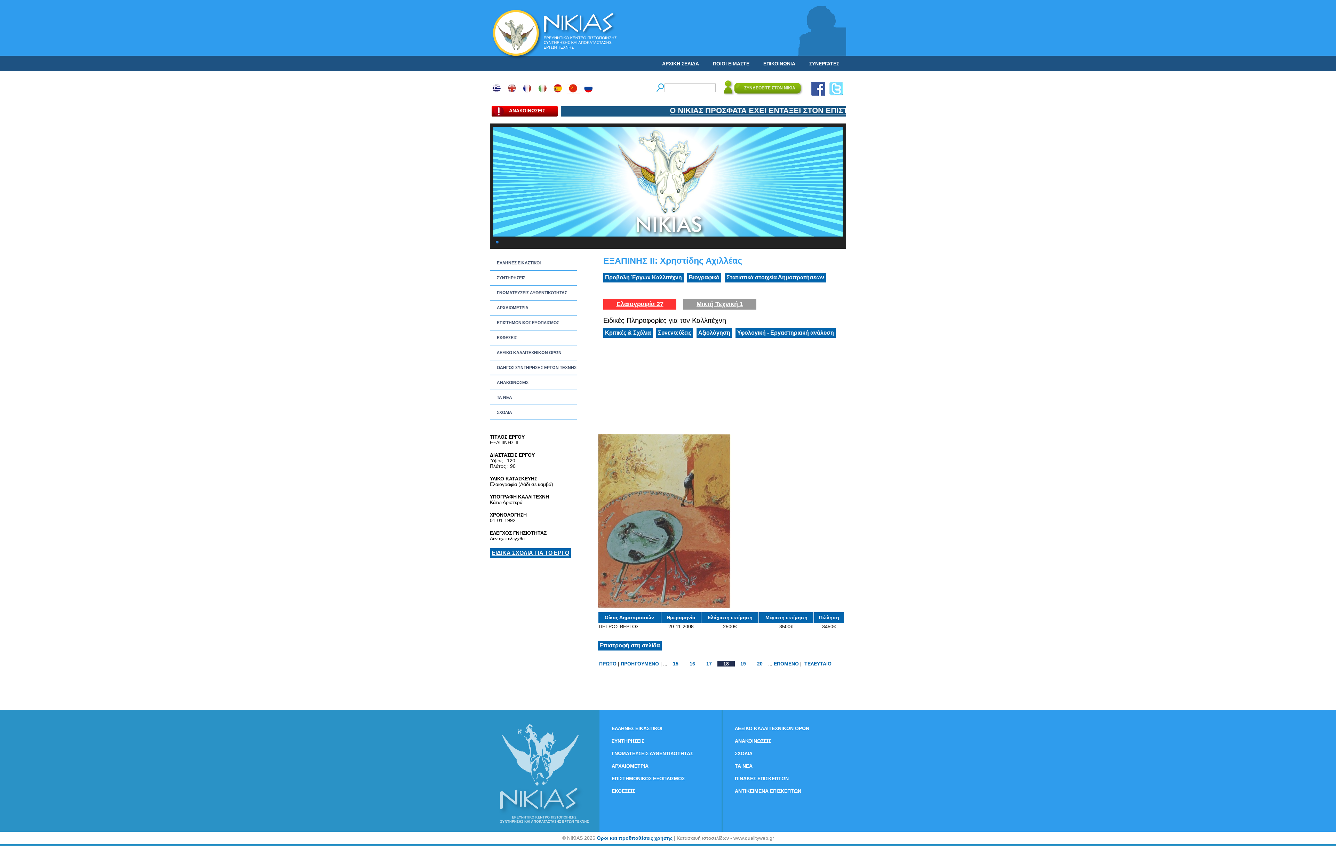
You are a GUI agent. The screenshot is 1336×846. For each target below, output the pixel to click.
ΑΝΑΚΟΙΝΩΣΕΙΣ (512, 382)
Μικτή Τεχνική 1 (720, 304)
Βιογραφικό (704, 277)
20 (760, 664)
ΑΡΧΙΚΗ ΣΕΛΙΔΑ (680, 63)
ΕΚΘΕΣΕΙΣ (507, 337)
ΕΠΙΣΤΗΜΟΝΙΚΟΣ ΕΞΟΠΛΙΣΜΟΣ (528, 322)
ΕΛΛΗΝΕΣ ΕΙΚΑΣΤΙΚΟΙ (519, 263)
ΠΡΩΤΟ (608, 664)
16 (692, 664)
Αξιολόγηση (714, 333)
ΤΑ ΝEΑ (504, 397)
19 (743, 664)
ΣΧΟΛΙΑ (504, 412)
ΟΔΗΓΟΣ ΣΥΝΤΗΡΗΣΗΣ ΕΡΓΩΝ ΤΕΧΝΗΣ (536, 367)
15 (675, 664)
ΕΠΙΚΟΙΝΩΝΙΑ (779, 63)
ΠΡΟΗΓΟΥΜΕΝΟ (640, 664)
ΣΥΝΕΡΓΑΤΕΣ (824, 63)
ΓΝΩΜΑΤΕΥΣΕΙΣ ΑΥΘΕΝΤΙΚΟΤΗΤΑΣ (532, 292)
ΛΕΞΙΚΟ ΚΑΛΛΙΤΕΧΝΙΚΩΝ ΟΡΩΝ (529, 352)
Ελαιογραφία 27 (640, 304)
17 (709, 664)
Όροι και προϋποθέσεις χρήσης (635, 838)
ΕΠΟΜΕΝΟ (786, 664)
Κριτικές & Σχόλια (628, 333)
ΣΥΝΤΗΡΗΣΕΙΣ (511, 278)
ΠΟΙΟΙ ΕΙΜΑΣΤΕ (731, 63)
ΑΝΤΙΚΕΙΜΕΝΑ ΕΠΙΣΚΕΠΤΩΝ (768, 791)
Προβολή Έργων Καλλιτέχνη (643, 277)
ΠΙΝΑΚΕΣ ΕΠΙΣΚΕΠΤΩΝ (762, 778)
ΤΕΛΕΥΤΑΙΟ (818, 664)
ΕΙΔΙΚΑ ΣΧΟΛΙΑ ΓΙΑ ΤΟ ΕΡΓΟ (530, 553)
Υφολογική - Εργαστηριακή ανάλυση (785, 333)
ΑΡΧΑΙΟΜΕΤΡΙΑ (512, 307)
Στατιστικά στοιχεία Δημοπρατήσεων (775, 277)
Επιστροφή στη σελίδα (629, 645)
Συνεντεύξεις (674, 333)
